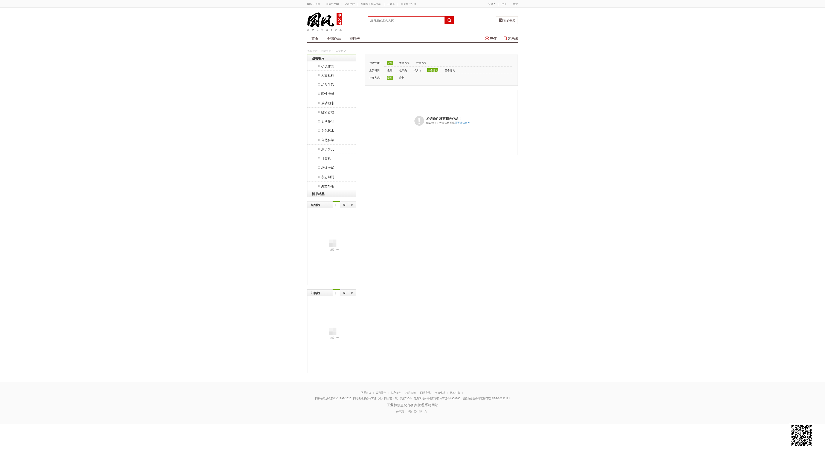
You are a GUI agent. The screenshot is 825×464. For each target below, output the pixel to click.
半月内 (417, 70)
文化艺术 (327, 130)
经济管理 (327, 112)
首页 (315, 38)
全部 (390, 62)
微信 (410, 411)
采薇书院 (350, 4)
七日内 (403, 70)
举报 (515, 4)
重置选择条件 (462, 122)
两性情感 (327, 93)
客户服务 (396, 392)
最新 (401, 77)
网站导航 (425, 392)
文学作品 (327, 121)
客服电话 (440, 392)
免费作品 (404, 62)
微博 (420, 411)
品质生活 (327, 84)
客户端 (512, 38)
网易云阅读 (313, 4)
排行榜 (354, 38)
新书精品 (318, 193)
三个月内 (450, 70)
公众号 (391, 4)
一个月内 (433, 70)
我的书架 (509, 20)
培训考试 (327, 167)
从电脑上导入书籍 (371, 4)
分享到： (401, 411)
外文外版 (327, 186)
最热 (390, 77)
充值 (493, 38)
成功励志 (327, 103)
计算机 (326, 158)
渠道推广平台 (408, 4)
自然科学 (327, 139)
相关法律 (410, 392)
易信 (415, 411)
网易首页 (366, 392)
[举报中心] (529, 438)
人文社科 (327, 75)
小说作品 (327, 66)
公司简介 (381, 392)
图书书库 (318, 58)
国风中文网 (332, 4)
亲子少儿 (327, 149)
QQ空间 (425, 411)
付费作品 (421, 62)
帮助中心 (455, 392)
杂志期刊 (327, 176)
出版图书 (326, 50)
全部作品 (334, 38)
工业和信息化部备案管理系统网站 (412, 404)
